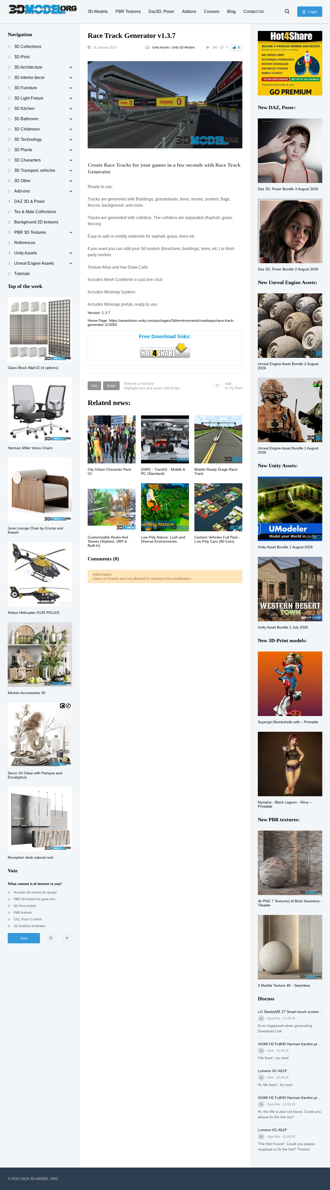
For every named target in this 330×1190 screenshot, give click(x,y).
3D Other (22, 181)
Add (233, 386)
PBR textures (22, 912)
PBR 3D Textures (30, 232)
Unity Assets (160, 47)
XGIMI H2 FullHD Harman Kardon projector (290, 1044)
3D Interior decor (29, 77)
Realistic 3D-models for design (35, 892)
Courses (211, 11)
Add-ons (22, 191)
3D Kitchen (24, 108)
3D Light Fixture (28, 98)
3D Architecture (28, 67)
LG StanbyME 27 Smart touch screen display (290, 1012)
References (24, 242)
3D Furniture (25, 88)
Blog (231, 11)
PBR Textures (128, 11)
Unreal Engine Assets (34, 263)
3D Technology (28, 139)
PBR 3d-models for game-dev (34, 899)
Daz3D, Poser (161, 11)
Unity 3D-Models (183, 47)
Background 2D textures (36, 222)
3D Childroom (27, 129)
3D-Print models (24, 906)
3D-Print (21, 57)
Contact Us (253, 11)
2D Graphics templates (29, 926)
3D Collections (27, 46)
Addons (189, 11)
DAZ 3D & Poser (29, 201)
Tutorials (22, 273)
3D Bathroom (26, 119)
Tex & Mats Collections (35, 212)
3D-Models (98, 11)
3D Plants (23, 150)
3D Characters (27, 160)
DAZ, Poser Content (27, 919)
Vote (24, 938)
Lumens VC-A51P (272, 1071)
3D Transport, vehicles (34, 170)
